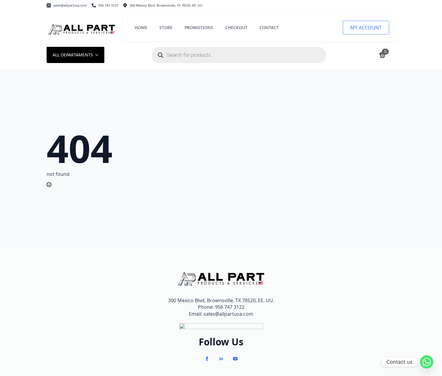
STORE (166, 27)
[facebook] (207, 358)
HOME (141, 27)
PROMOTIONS (199, 27)
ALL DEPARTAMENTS (73, 55)
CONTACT (269, 27)
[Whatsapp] (426, 361)
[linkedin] (221, 358)
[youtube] (235, 358)
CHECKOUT (236, 27)
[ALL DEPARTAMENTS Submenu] (98, 55)
